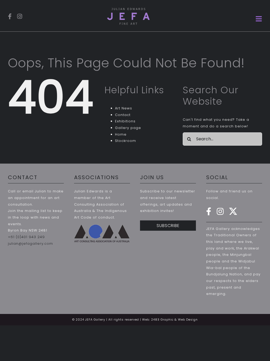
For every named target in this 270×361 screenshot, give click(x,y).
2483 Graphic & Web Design (174, 319)
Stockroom (125, 140)
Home (121, 134)
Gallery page (128, 127)
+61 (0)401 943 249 (26, 236)
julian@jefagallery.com (30, 243)
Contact (123, 114)
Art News (123, 108)
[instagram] (19, 16)
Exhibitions (125, 121)
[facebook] (10, 16)
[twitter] (233, 211)
